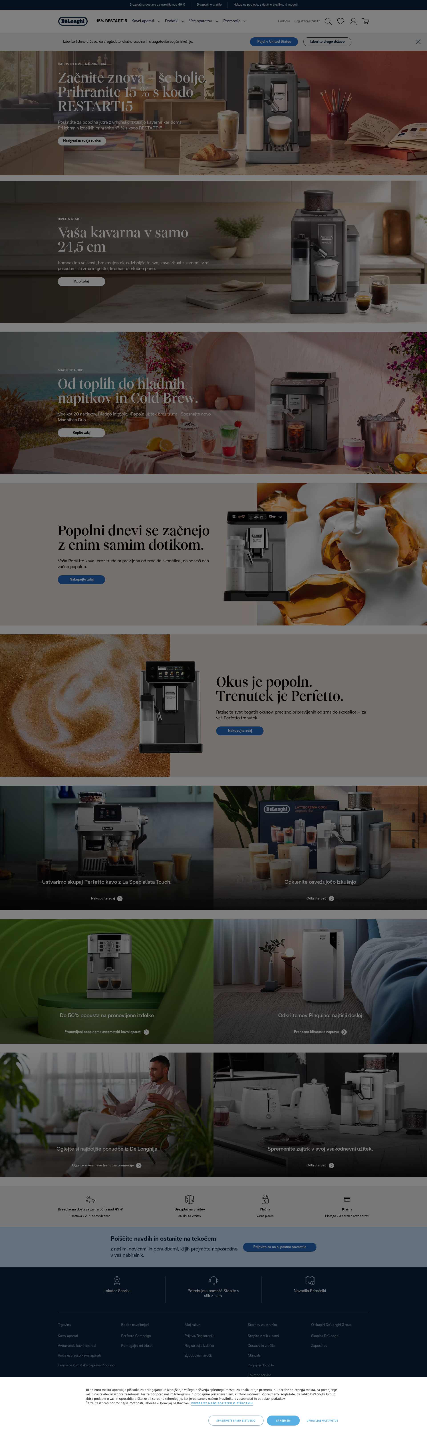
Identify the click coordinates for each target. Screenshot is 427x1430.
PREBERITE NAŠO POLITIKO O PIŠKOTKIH (222, 1403)
